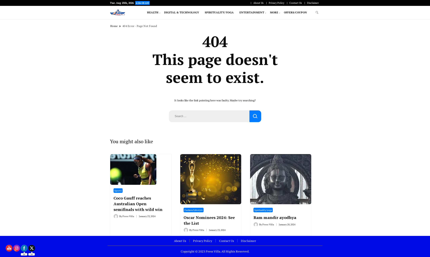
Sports (118, 190)
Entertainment (251, 12)
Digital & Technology (181, 12)
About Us (258, 3)
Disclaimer (313, 3)
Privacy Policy (276, 3)
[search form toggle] (317, 12)
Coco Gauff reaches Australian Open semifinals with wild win (138, 203)
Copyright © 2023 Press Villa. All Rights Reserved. (215, 251)
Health (152, 12)
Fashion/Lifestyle (193, 210)
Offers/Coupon (295, 12)
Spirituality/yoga (219, 12)
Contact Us (295, 3)
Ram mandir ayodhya (274, 217)
